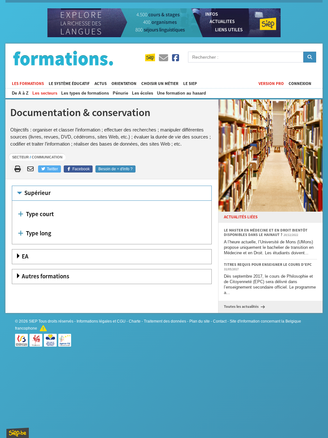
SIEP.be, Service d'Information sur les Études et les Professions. (17, 433)
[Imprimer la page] (18, 169)
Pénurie (120, 93)
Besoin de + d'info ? (115, 169)
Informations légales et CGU (101, 321)
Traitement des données (165, 321)
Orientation (123, 84)
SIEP (33, 321)
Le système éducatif (69, 84)
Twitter (52, 169)
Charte (135, 321)
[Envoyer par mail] (32, 169)
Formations (63, 58)
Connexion (300, 84)
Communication (47, 157)
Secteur (20, 157)
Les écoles (142, 93)
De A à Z (20, 93)
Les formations (28, 84)
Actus (100, 84)
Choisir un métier (159, 84)
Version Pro (271, 84)
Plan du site (199, 321)
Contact (219, 321)
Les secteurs (44, 93)
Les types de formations (85, 93)
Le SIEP (190, 84)
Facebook (80, 169)
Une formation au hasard (181, 93)
